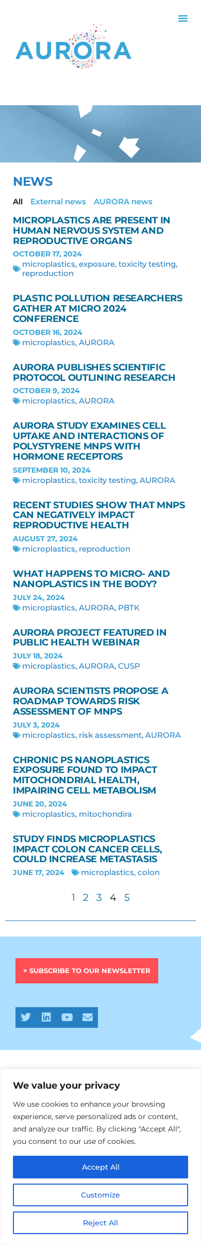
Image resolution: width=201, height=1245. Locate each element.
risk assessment (110, 735)
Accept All (101, 1167)
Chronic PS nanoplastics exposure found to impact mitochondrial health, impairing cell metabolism (85, 775)
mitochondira (105, 814)
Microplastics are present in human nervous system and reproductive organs (92, 231)
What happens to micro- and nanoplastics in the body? (91, 579)
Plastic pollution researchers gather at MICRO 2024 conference (97, 309)
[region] (100, 1157)
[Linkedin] (46, 1017)
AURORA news (123, 201)
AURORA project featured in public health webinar (90, 638)
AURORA (96, 342)
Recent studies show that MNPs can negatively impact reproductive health (99, 515)
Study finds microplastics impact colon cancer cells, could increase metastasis (87, 849)
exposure (97, 264)
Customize (100, 1195)
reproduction (48, 273)
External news (58, 201)
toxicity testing (147, 264)
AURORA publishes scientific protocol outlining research (94, 372)
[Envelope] (87, 1017)
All (18, 201)
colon (149, 872)
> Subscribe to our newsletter (86, 970)
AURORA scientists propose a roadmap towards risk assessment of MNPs (90, 701)
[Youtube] (67, 1017)
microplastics (48, 264)
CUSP (129, 666)
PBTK (129, 607)
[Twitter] (25, 1017)
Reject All (100, 1222)
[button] (183, 18)
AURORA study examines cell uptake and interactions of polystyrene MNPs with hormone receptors (89, 441)
